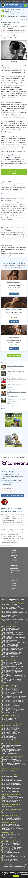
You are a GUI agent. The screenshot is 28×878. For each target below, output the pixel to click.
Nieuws (25, 19)
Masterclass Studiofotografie (9, 796)
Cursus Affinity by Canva (8, 850)
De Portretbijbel (14, 568)
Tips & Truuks (14, 560)
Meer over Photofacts (6, 545)
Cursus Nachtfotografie (8, 641)
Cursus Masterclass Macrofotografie (11, 745)
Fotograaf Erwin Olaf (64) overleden (16, 379)
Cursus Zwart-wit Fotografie (9, 733)
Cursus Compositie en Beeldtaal (10, 615)
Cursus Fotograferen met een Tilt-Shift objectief (14, 642)
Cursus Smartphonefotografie (10, 644)
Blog (14, 550)
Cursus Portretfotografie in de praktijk (12, 780)
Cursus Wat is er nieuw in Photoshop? (12, 711)
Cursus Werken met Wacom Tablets (11, 842)
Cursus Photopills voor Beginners (11, 834)
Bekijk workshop (14, 294)
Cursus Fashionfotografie (9, 801)
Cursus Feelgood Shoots (9, 790)
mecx (3, 198)
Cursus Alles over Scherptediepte (11, 606)
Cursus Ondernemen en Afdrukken (11, 818)
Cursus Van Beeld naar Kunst (10, 727)
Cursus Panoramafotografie (9, 640)
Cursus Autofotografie (8, 811)
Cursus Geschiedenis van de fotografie (12, 611)
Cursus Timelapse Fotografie (10, 646)
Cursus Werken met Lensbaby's (10, 731)
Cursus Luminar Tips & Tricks (10, 718)
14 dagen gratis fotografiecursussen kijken (14, 172)
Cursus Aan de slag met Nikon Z (10, 656)
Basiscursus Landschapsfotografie (11, 759)
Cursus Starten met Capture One (11, 843)
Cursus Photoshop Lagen (9, 695)
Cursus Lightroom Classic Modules (11, 664)
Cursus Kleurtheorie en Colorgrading (12, 691)
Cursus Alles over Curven (9, 708)
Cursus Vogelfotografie (8, 770)
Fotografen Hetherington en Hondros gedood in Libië (16, 400)
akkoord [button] (16, 875)
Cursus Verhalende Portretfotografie (11, 784)
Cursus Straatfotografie (8, 630)
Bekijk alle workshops (14, 355)
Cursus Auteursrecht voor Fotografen (12, 847)
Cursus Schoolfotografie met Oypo (11, 819)
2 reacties (10, 28)
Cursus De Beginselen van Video (11, 825)
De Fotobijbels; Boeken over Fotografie (15, 14)
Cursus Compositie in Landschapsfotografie (13, 763)
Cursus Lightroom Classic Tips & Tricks (12, 670)
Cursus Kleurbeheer (7, 636)
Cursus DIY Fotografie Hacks (10, 654)
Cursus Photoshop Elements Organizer (12, 701)
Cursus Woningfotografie (8, 812)
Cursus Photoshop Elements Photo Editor (13, 709)
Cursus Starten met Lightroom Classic (12, 662)
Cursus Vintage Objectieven (9, 739)
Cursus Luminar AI (7, 719)
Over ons (14, 580)
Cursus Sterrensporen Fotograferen (11, 762)
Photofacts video (14, 555)
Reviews (14, 552)
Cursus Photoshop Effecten (9, 712)
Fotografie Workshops (15, 1)
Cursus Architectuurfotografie (10, 629)
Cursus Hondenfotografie (9, 772)
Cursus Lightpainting (7, 736)
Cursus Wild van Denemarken (10, 753)
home (3, 19)
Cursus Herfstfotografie (8, 746)
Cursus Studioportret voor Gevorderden (12, 797)
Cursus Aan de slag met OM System (11, 649)
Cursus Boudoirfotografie (9, 779)
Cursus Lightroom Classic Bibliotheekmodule (14, 675)
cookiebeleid (24, 874)
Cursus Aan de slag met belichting (11, 607)
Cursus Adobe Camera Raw (9, 693)
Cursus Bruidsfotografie (8, 806)
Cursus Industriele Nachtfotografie (11, 653)
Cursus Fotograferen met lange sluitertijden (13, 760)
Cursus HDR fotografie (8, 638)
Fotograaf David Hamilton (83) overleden (15, 386)
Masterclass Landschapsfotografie (11, 758)
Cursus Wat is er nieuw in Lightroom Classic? (14, 679)
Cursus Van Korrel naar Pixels (10, 645)
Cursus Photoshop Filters (9, 704)
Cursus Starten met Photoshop (10, 688)
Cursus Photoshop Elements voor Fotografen (14, 700)
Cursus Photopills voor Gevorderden (12, 835)
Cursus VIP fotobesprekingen (10, 837)
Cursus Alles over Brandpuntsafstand (12, 618)
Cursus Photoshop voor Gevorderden (12, 692)
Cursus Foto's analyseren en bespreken (12, 632)
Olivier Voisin (18, 80)
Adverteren (14, 588)
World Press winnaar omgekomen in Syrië (16, 393)
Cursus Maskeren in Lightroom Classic (12, 663)
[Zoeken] (25, 5)
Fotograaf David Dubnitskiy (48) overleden (15, 373)
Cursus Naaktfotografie (8, 787)
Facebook (11, 482)
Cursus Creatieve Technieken (10, 725)
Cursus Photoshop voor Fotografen (11, 689)
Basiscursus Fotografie (8, 616)
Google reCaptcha (7, 484)
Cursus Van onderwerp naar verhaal (11, 728)
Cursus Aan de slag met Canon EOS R (12, 652)
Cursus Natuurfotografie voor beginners (12, 743)
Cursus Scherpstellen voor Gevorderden (13, 608)
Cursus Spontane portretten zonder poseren (13, 786)
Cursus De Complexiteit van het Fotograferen (14, 732)
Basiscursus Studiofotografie (9, 798)
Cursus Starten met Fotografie (10, 604)
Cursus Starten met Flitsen (9, 778)
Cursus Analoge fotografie (9, 735)
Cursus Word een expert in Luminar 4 (12, 721)
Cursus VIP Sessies (7, 855)
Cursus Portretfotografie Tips (9, 776)
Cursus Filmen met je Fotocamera (11, 824)
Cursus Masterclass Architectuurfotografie (13, 634)
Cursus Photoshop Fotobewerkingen (12, 707)
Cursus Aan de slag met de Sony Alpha (12, 648)
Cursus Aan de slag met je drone (11, 846)
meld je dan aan (16, 253)
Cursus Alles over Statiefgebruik (10, 622)
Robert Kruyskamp (22, 26)
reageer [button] (9, 200)
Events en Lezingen (7, 858)
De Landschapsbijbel (14, 570)
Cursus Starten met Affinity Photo (11, 848)
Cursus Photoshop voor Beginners (11, 687)
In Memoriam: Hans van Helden (15, 366)
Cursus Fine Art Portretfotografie (10, 791)
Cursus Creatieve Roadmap (9, 729)
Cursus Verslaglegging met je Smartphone (13, 637)
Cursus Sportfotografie (8, 633)
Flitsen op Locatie (14, 337)
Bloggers (14, 585)
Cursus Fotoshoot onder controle (11, 783)
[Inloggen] (26, 1)
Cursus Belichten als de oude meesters (12, 800)
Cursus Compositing (7, 703)
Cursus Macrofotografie (8, 747)
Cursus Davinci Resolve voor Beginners (13, 827)
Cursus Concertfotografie (9, 626)
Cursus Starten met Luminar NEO (11, 717)
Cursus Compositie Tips (8, 650)
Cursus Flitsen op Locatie (9, 782)
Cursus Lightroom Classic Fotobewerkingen (14, 671)
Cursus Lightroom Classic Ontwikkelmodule (13, 668)
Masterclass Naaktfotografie (14, 282)
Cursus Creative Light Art (9, 737)
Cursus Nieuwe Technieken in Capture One (13, 856)
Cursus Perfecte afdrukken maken (11, 844)
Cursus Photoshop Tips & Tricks (10, 705)
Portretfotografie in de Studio (14, 309)
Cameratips (5, 610)
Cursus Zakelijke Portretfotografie (11, 788)
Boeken (14, 557)
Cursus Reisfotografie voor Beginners (12, 628)
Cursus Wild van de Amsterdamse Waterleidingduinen (11, 751)
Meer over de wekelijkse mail (8, 480)
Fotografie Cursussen (5, 1)
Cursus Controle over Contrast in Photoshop (14, 696)
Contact (14, 583)
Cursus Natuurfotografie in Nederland (12, 749)
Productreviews (6, 851)
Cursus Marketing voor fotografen (11, 817)
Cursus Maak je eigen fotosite (10, 860)
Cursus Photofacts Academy (9, 859)
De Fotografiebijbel (14, 572)
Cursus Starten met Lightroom (10, 660)
